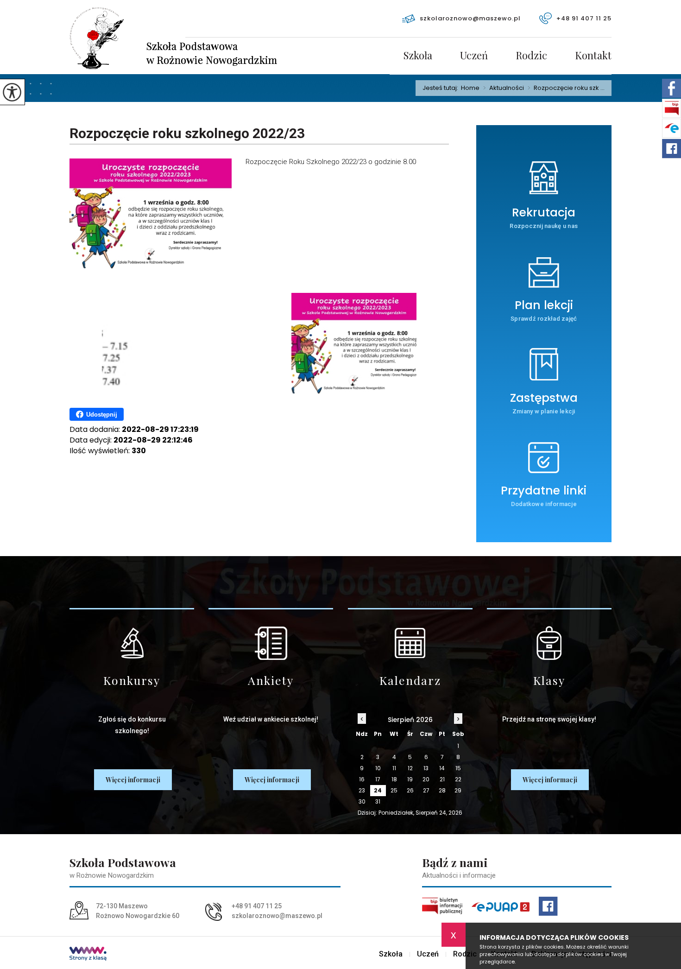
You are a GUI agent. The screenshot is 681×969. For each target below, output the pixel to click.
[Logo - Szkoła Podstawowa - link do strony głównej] (127, 38)
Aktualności (503, 88)
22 (458, 779)
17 (377, 779)
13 (426, 768)
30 (362, 801)
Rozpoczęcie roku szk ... (566, 88)
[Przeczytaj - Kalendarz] (410, 643)
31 (377, 801)
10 (378, 768)
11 (394, 768)
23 (362, 790)
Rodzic (531, 56)
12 (410, 768)
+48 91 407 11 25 (584, 18)
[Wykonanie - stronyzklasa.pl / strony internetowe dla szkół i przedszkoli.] (88, 955)
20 (425, 779)
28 (442, 790)
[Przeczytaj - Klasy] (549, 643)
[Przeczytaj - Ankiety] (270, 643)
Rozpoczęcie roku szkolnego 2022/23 (187, 133)
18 (394, 779)
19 (410, 779)
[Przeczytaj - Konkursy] (131, 643)
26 (410, 790)
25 (394, 790)
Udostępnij (101, 414)
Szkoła (418, 56)
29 (457, 790)
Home (470, 88)
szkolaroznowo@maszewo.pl (470, 18)
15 (458, 768)
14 (442, 768)
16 (362, 779)
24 (378, 790)
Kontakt (593, 56)
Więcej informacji (133, 779)
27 (426, 790)
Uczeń (474, 56)
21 (442, 779)
